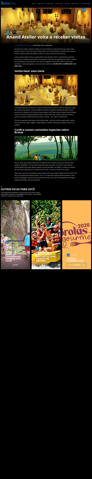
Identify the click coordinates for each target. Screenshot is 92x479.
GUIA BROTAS (28, 45)
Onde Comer (59, 3)
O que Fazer (49, 3)
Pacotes (67, 3)
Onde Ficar (41, 3)
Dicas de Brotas (85, 3)
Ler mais (15, 265)
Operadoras (75, 3)
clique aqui (43, 175)
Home (34, 3)
